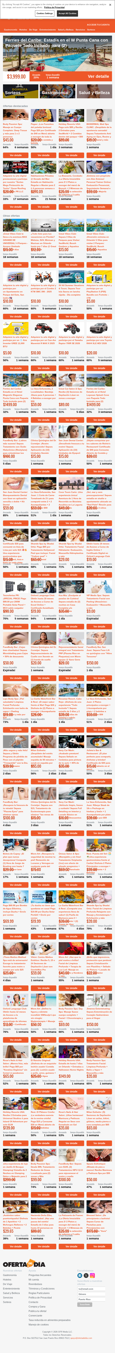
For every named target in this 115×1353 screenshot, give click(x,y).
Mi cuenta (34, 1279)
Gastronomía (10, 29)
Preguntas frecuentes (40, 1275)
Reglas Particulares (39, 1293)
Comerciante (35, 1315)
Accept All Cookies (67, 13)
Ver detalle (98, 76)
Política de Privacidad (40, 1297)
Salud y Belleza (66, 29)
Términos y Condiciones (42, 1288)
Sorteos (91, 29)
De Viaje (33, 29)
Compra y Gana (37, 1306)
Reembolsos (35, 1284)
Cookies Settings (45, 13)
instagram (92, 1275)
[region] (57, 9)
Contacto (33, 1302)
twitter (86, 1275)
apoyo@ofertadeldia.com (81, 1338)
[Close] (110, 4)
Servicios (80, 29)
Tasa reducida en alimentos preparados (50, 1320)
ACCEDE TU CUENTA (98, 25)
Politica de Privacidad (54, 7)
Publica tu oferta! (37, 1311)
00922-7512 (64, 1338)
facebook (79, 1275)
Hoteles (23, 29)
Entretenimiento (48, 29)
